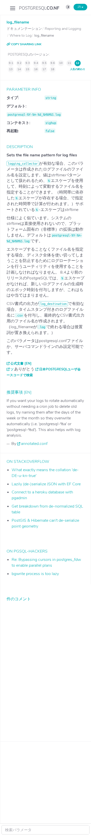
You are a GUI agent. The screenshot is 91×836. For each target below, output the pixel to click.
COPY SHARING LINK (25, 44)
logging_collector (23, 163)
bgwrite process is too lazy (35, 574)
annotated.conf (34, 443)
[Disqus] (46, 668)
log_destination (53, 303)
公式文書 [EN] (21, 363)
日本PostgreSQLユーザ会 (60, 369)
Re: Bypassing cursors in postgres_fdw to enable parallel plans (46, 562)
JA (80, 7)
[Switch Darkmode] (68, 8)
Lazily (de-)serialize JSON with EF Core (46, 484)
